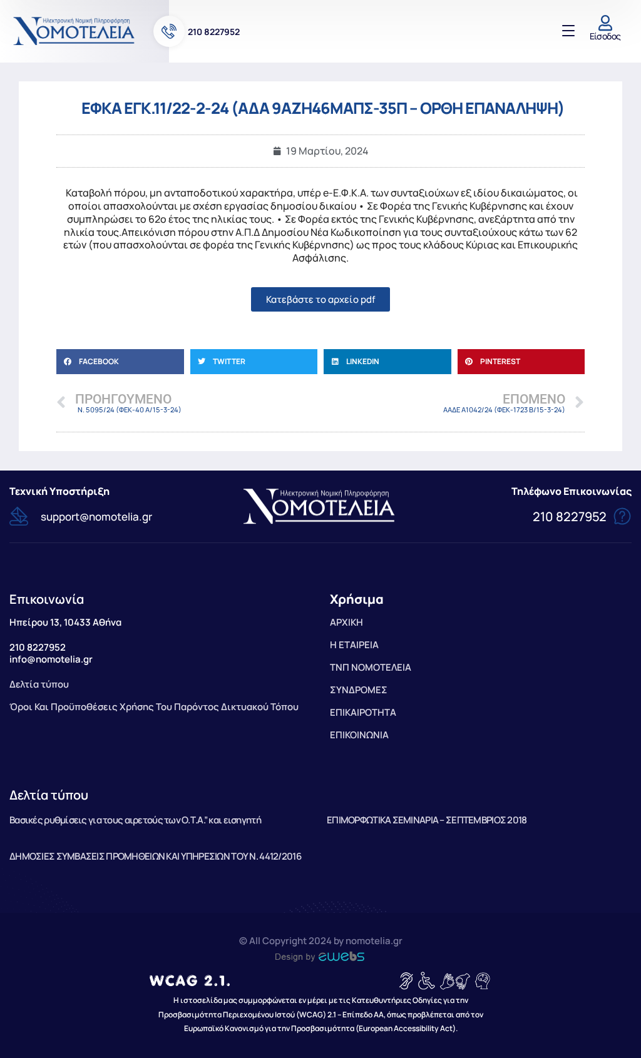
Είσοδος (605, 36)
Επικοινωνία (46, 599)
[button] (120, 361)
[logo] (75, 31)
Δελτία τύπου (48, 794)
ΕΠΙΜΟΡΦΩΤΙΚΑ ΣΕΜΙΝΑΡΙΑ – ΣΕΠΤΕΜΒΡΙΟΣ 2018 (426, 820)
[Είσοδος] (605, 23)
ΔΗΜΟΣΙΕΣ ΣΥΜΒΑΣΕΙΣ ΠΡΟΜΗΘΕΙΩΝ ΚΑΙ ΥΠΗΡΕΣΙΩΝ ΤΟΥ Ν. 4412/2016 (155, 856)
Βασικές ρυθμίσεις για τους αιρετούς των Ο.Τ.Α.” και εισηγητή (135, 820)
